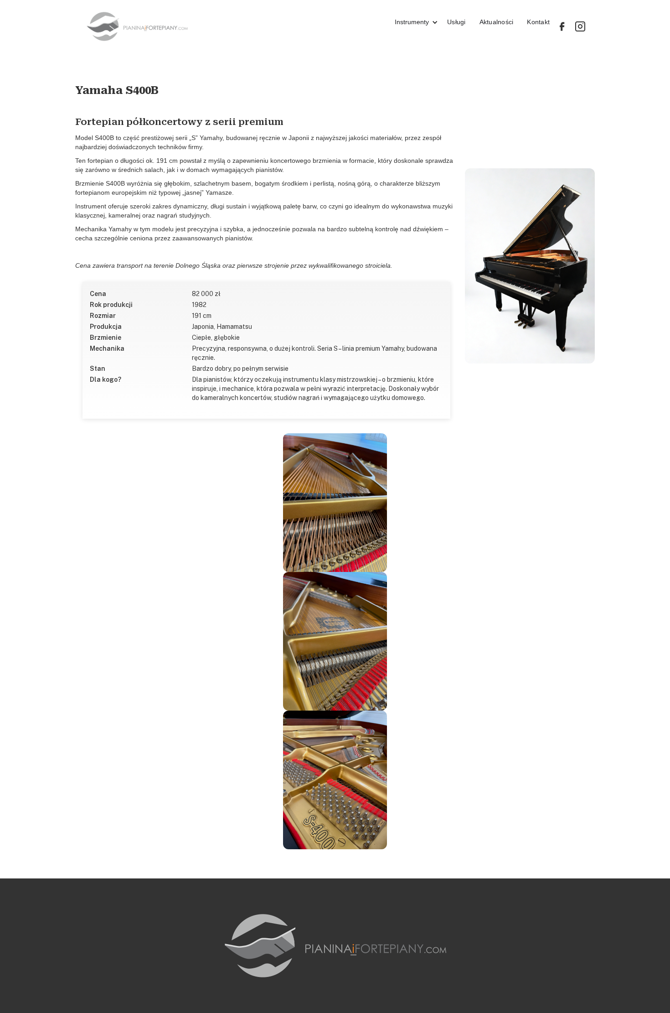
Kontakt (538, 22)
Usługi (456, 22)
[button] (412, 26)
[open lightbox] (530, 266)
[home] (233, 26)
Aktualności (496, 22)
